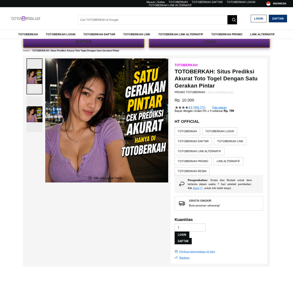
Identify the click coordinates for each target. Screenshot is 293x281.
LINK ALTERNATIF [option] (228, 161)
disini (196, 188)
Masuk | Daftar (155, 2)
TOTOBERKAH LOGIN (241, 2)
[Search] (232, 19)
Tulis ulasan (219, 107)
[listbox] (219, 151)
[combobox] (157, 20)
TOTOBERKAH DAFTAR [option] (193, 141)
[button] (34, 76)
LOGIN (209, 41)
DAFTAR (83, 41)
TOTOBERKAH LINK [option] (230, 141)
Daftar (278, 18)
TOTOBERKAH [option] (187, 131)
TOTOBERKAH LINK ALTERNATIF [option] (199, 151)
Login (258, 18)
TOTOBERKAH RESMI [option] (192, 171)
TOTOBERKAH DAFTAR (207, 2)
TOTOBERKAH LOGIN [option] (219, 131)
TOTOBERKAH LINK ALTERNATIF (170, 5)
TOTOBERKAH (178, 2)
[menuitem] (28, 34)
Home (26, 50)
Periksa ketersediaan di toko (197, 251)
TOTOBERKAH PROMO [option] (193, 161)
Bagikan (184, 257)
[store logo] (26, 18)
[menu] (146, 34)
